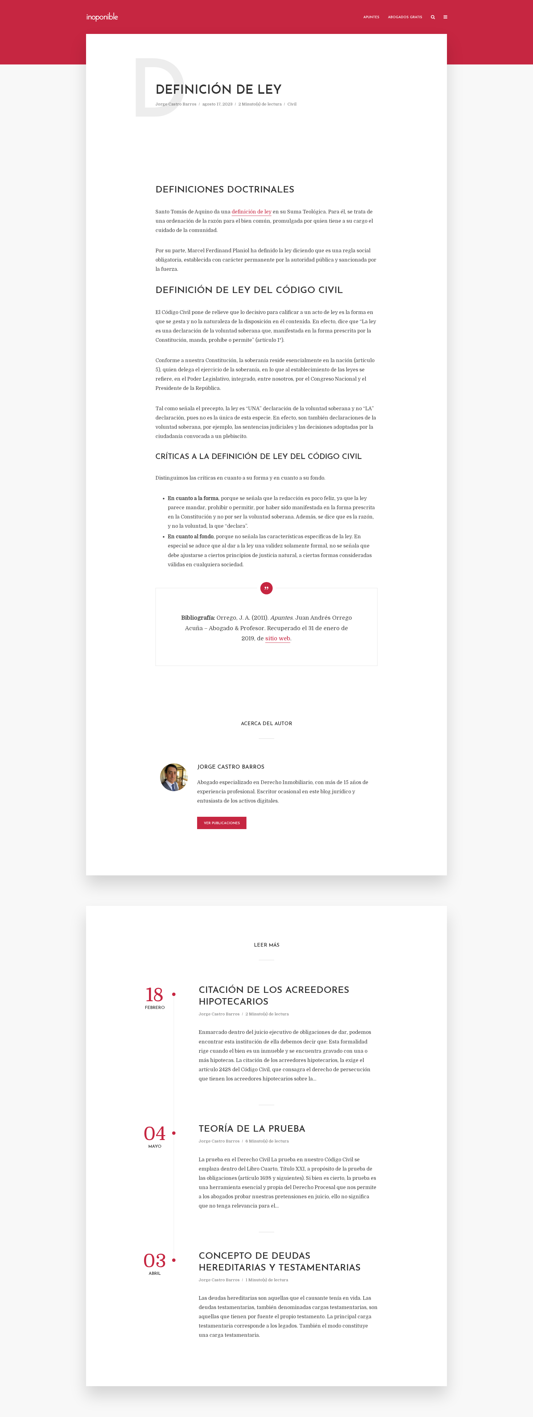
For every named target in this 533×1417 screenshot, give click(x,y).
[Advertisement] (266, 145)
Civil (291, 104)
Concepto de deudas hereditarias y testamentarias (280, 1262)
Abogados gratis (405, 17)
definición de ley (251, 212)
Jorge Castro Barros (175, 104)
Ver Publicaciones (222, 823)
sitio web (277, 638)
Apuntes (371, 17)
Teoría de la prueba (252, 1129)
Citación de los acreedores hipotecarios (274, 996)
